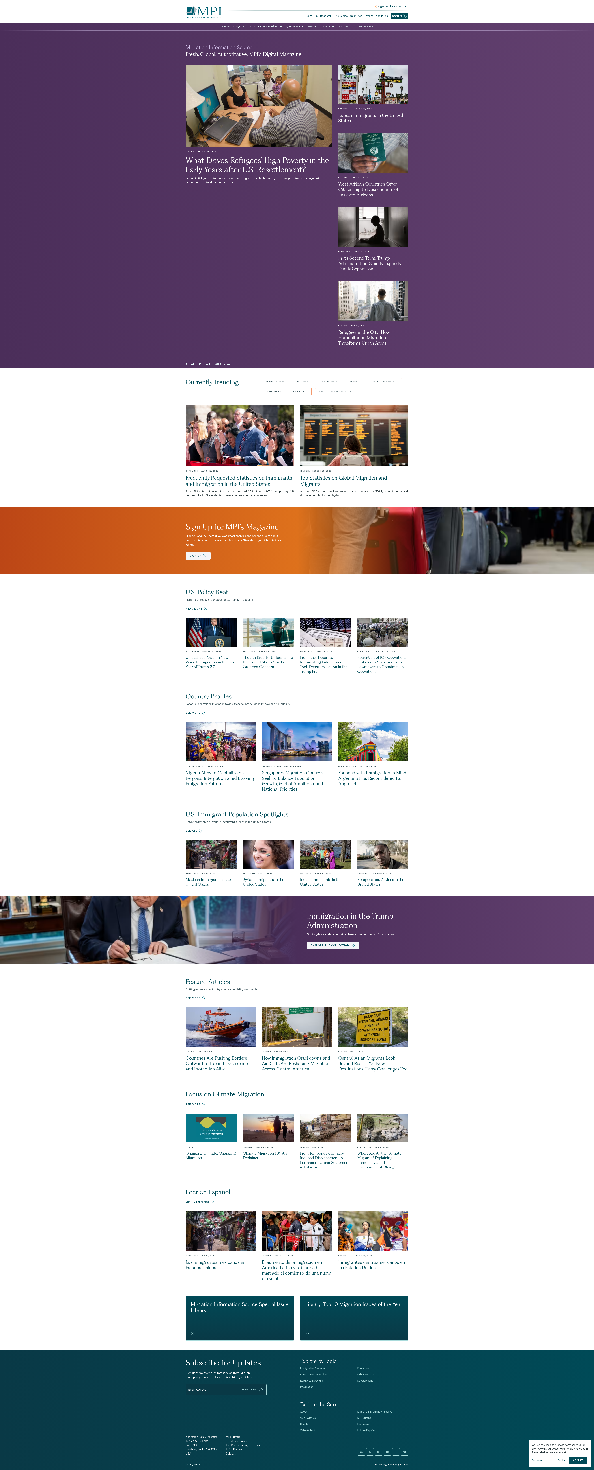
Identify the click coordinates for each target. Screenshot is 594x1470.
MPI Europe (364, 1417)
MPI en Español (366, 1430)
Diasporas (355, 382)
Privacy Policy (193, 1464)
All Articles (222, 364)
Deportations (329, 382)
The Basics (341, 16)
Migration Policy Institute (393, 6)
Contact (204, 364)
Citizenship (302, 382)
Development (365, 26)
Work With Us (308, 1417)
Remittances (273, 392)
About (190, 364)
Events (369, 16)
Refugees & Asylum (292, 26)
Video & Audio (308, 1430)
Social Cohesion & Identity (335, 392)
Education (329, 26)
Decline (561, 1460)
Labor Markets (346, 26)
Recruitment (300, 392)
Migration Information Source (374, 1411)
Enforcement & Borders (263, 26)
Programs (363, 1424)
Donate (397, 16)
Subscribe (249, 1389)
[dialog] (560, 1453)
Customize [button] (537, 1460)
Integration (314, 26)
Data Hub (312, 16)
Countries (356, 16)
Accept (578, 1460)
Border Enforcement (385, 382)
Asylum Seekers (275, 382)
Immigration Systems (234, 26)
